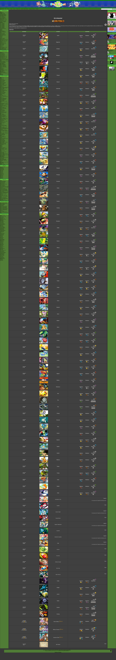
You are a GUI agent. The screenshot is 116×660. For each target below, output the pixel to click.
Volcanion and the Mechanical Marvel (4, 196)
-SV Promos (1, 259)
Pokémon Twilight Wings (3, 65)
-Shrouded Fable (2, 229)
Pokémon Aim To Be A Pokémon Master (4, 60)
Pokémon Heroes (2, 184)
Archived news (2, 12)
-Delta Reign (1, 220)
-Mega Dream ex (2, 246)
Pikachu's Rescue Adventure (3, 203)
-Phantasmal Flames (2, 224)
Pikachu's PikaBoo (2, 204)
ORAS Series (1, 177)
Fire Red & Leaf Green (3, 136)
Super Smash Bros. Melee (3, 149)
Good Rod (58, 530)
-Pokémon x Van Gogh (3, 42)
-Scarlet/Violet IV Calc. (3, 34)
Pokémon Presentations (3, 43)
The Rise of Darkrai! (2, 188)
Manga (4, 165)
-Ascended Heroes (2, 223)
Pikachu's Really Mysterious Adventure (3, 210)
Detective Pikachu (2, 110)
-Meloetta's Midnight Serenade (4, 192)
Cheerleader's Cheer (58, 499)
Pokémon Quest (2, 100)
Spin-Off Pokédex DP (2, 31)
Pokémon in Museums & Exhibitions (3, 41)
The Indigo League (2, 53)
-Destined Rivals (2, 226)
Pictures (110, 42)
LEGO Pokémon (2, 44)
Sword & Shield (2, 86)
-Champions (1, 35)
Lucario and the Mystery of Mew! (4, 186)
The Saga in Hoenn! (2, 55)
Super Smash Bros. (2, 155)
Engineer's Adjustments (58, 524)
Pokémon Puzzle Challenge (3, 148)
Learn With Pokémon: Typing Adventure (3, 121)
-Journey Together (2, 227)
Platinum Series (2, 174)
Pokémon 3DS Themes (3, 159)
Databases (4, 10)
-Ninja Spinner (2, 245)
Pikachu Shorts (4, 201)
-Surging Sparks (2, 228)
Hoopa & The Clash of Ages (3, 195)
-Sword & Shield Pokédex (3, 18)
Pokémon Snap (2, 152)
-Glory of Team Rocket (3, 250)
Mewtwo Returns (2, 183)
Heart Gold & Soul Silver (3, 125)
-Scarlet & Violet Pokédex (3, 20)
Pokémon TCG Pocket (3, 85)
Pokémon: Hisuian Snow (3, 66)
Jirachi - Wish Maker (2, 185)
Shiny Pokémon (2, 63)
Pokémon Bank (2, 103)
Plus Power (58, 555)
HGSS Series (1, 175)
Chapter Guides (2, 169)
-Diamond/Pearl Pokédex (3, 15)
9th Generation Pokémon (3, 48)
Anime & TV (4, 50)
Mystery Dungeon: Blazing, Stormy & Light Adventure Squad (4, 128)
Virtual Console (2, 158)
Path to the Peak (2, 68)
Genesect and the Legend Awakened (3, 193)
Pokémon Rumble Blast (3, 119)
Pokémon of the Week (111, 11)
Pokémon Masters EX (3, 89)
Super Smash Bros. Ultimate (3, 101)
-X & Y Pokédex (2, 16)
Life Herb (58, 549)
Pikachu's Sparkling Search (3, 209)
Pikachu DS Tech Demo (3, 143)
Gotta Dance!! (2, 205)
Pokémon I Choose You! (3, 197)
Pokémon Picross (2, 109)
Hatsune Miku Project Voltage (4, 40)
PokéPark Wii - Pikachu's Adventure (3, 129)
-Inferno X (1, 247)
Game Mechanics (2, 156)
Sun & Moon (1, 95)
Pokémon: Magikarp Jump (3, 98)
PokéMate (1, 145)
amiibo (1, 161)
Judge (58, 543)
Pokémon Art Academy (3, 105)
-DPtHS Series (2, 237)
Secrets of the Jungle (2, 199)
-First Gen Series (2, 239)
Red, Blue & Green (2, 150)
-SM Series (1, 235)
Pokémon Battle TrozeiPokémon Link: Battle (4, 104)
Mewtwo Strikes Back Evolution (4, 198)
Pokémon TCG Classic (3, 219)
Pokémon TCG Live (2, 215)
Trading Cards (4, 214)
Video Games (4, 75)
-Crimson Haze (2, 255)
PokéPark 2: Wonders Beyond (4, 118)
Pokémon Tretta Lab (2, 115)
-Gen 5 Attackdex (2, 25)
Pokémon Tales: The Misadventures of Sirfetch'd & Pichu (3, 73)
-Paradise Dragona (2, 253)
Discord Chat (1, 46)
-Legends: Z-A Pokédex (3, 21)
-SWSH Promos (2, 241)
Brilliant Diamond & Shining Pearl (4, 87)
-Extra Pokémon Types (3, 216)
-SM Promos (1, 242)
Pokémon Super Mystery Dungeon (3, 108)
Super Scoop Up (58, 574)
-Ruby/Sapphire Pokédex (3, 14)
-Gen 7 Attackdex (2, 26)
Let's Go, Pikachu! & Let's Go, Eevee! (4, 96)
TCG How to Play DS (2, 122)
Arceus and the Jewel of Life (3, 189)
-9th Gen (1, 36)
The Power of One (2, 182)
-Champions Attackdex (3, 28)
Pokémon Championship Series (4, 39)
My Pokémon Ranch (2, 134)
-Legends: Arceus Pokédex (3, 19)
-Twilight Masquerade (2, 230)
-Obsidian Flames (2, 233)
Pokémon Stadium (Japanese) (4, 153)
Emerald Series (2, 173)
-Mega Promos (2, 240)
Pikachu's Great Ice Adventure (4, 208)
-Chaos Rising (2, 222)
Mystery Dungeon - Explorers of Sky (4, 131)
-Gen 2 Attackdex (2, 23)
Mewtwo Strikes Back (3, 181)
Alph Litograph (58, 644)
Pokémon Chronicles (2, 61)
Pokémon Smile (2, 91)
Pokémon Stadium (2, 154)
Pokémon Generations (3, 64)
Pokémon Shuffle (2, 107)
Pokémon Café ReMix (3, 82)
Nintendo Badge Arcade (3, 112)
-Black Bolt (1, 225)
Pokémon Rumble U (2, 116)
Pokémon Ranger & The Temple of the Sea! (4, 187)
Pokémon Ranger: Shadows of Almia (4, 132)
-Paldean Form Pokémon (3, 49)
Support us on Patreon (58, 652)
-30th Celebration (2, 221)
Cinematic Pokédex (2, 33)
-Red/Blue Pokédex (2, 13)
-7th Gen (1, 37)
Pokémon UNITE (2, 83)
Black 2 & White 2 (2, 114)
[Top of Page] (111, 651)
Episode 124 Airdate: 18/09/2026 (110, 50)
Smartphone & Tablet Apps (3, 160)
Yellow (1, 151)
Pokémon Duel (2, 111)
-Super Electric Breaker (3, 252)
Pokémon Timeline (2, 38)
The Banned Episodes (3, 62)
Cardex (1, 32)
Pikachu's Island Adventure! (3, 207)
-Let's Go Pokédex (2, 17)
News (1, 11)
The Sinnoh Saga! (2, 56)
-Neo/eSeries (1, 238)
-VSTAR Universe (2, 257)
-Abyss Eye (1, 244)
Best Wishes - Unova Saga (3, 57)
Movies (4, 179)
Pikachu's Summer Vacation (3, 202)
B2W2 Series (1, 176)
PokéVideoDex (2, 69)
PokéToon (1, 67)
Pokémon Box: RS (2, 140)
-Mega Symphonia (2, 248)
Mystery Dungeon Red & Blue (4, 142)
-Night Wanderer (2, 254)
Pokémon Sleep (2, 84)
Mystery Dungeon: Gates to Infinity (3, 117)
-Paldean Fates (2, 231)
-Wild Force (1, 256)
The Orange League (2, 54)
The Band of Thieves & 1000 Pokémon (3, 106)
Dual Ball (58, 505)
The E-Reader (2, 144)
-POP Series (1, 243)
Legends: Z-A (1, 79)
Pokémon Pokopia (2, 80)
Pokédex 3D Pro (2, 120)
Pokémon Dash (2, 139)
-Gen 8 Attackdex (2, 27)
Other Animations (2, 70)
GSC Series (1, 171)
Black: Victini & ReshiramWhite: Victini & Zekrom (4, 191)
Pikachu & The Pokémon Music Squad (4, 212)
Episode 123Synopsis (109, 40)
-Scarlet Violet (2, 234)
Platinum (1, 124)
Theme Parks (1, 45)
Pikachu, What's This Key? (3, 211)
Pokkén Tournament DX (3, 99)
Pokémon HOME (2, 88)
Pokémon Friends (2, 81)
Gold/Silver (1, 146)
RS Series (1, 172)
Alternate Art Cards (2, 218)
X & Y (1, 102)
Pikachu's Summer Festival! (3, 206)
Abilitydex (1, 30)
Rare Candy (58, 568)
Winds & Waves (2, 77)
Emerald (1, 137)
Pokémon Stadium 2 (2, 147)
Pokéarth (1, 29)
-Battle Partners (2, 251)
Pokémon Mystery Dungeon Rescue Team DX (3, 90)
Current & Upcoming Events (3, 47)
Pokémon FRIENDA (2, 164)
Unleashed (24, 41)
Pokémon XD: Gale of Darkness (4, 138)
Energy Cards (2, 217)
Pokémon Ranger (2, 141)
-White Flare (1, 249)
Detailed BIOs (2, 168)
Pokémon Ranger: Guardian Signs (3, 126)
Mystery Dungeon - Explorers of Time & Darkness (4, 133)
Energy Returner (58, 518)
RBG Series (1, 170)
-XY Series (1, 236)
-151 (0, 232)
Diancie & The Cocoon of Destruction (3, 194)
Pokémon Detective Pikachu (3, 200)
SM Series (1, 178)
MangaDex (1, 167)
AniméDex (1, 52)
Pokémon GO (1, 97)
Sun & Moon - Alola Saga (3, 58)
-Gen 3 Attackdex (2, 24)
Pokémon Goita (2, 163)
